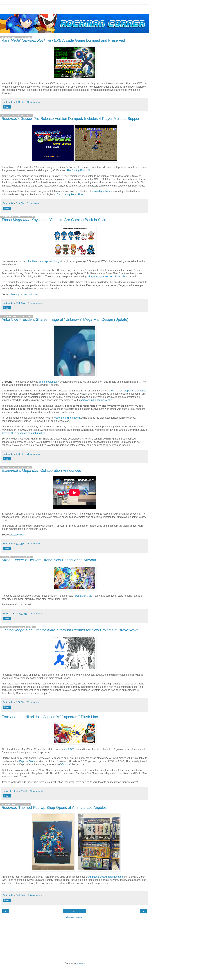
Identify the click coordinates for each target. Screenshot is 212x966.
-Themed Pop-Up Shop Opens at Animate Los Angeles (54, 807)
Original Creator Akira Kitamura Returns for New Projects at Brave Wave (70, 630)
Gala (83, 595)
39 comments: (34, 702)
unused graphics (101, 191)
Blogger (80, 963)
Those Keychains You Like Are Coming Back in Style (54, 220)
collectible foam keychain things (43, 261)
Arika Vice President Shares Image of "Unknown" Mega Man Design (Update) (65, 319)
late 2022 (68, 749)
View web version (74, 917)
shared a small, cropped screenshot (126, 390)
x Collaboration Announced (41, 470)
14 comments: (35, 303)
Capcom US (18, 534)
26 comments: (35, 895)
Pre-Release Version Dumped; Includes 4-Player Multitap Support (71, 118)
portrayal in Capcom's (96, 400)
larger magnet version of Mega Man (108, 276)
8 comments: (33, 203)
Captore (65, 764)
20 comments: (36, 791)
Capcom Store (27, 761)
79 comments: (34, 454)
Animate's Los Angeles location (105, 876)
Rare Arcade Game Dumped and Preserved (63, 40)
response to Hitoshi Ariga (67, 417)
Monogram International (24, 294)
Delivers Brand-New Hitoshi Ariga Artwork (49, 560)
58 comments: (34, 543)
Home (74, 911)
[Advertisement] (74, 8)
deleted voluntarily (49, 381)
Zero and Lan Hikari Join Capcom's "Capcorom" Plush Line (50, 717)
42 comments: (36, 613)
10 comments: (34, 102)
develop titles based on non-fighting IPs (23, 433)
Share (6, 107)
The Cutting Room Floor (80, 170)
